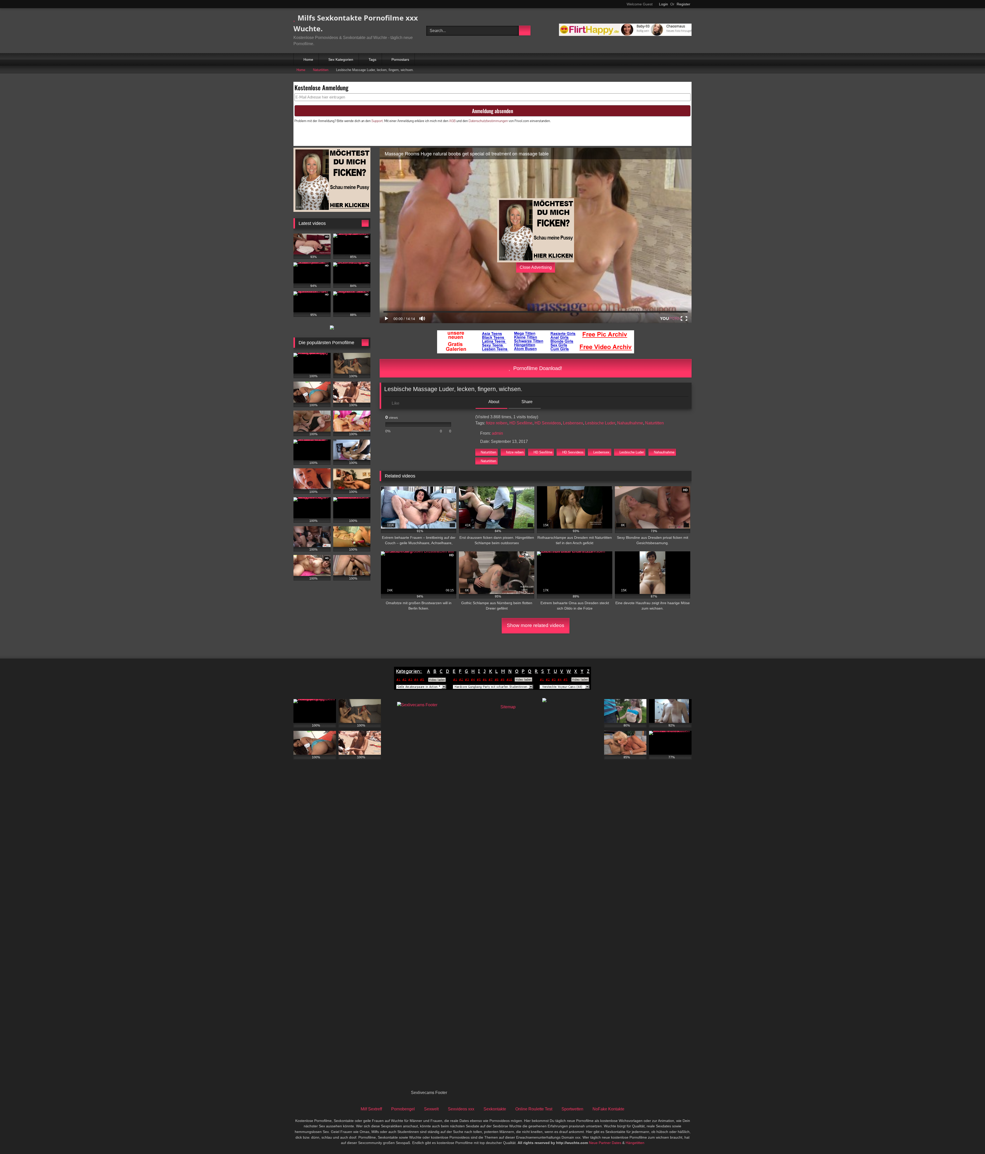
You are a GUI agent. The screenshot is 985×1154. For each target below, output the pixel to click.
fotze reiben (496, 423)
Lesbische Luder (600, 423)
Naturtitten (320, 70)
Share (526, 402)
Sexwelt (431, 1109)
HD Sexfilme (521, 423)
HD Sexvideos (548, 423)
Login (663, 4)
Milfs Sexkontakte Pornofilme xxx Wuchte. (355, 23)
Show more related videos (535, 625)
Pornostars (400, 59)
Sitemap (508, 707)
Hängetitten (635, 1143)
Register (683, 4)
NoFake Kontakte (608, 1109)
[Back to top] (969, 1139)
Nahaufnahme (630, 423)
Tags (372, 59)
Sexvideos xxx (461, 1109)
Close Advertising (536, 267)
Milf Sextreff (371, 1109)
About (493, 402)
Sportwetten (572, 1109)
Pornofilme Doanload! (537, 368)
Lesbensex (573, 423)
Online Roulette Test (533, 1109)
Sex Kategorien (340, 59)
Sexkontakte (495, 1109)
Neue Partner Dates (605, 1143)
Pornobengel (403, 1109)
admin (497, 433)
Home (308, 59)
